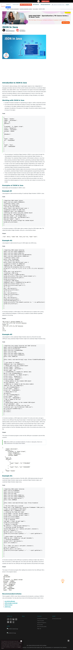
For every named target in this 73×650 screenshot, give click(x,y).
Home (8, 8)
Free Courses (16, 4)
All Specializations (45, 4)
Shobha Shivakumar (10, 30)
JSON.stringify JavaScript (11, 603)
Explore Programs (41, 622)
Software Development (14, 8)
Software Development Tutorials (26, 8)
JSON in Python (8, 605)
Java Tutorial (35, 8)
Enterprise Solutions (42, 618)
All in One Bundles (41, 626)
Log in (67, 4)
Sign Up (8, 7)
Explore (8, 4)
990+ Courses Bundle (25, 4)
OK (21, 641)
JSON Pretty (8, 606)
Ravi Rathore (22, 30)
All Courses (36, 4)
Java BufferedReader (10, 601)
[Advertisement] (59, 43)
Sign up (39, 628)
